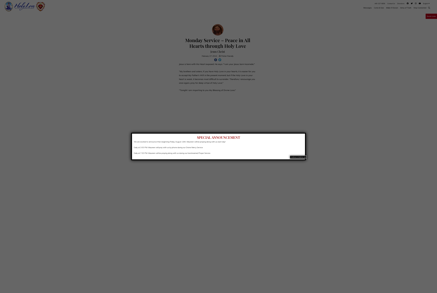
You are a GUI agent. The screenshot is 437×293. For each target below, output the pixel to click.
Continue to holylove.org (298, 157)
